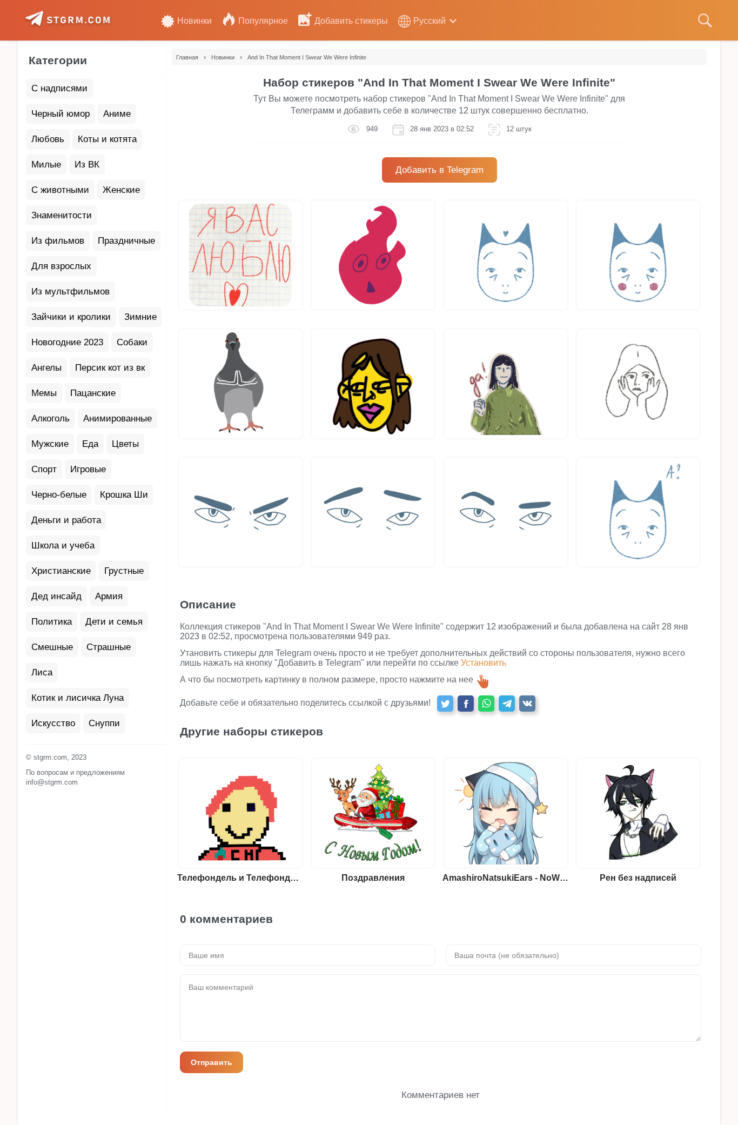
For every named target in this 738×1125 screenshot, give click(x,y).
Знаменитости (61, 215)
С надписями (59, 88)
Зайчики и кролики (71, 317)
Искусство (53, 723)
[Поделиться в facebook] (466, 703)
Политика (51, 622)
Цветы (125, 444)
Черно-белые (58, 495)
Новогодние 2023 (67, 342)
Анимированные (117, 418)
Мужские (50, 444)
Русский (429, 20)
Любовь (47, 139)
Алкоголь (50, 418)
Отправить (211, 1062)
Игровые (88, 469)
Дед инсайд (56, 596)
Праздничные (126, 241)
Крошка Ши (124, 495)
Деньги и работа (66, 520)
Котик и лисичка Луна (77, 698)
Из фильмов (57, 241)
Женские (121, 190)
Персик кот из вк (110, 368)
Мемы (44, 393)
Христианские (61, 571)
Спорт (44, 469)
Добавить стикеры (351, 20)
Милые (46, 164)
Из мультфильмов (70, 291)
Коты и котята (107, 139)
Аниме (117, 114)
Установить (483, 662)
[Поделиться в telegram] (507, 703)
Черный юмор (60, 114)
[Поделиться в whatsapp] (486, 703)
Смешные (52, 647)
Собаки (132, 342)
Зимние (140, 317)
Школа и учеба (63, 545)
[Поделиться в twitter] (445, 703)
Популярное (263, 20)
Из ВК (87, 164)
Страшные (108, 647)
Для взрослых (61, 266)
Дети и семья (114, 622)
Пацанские (93, 393)
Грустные (124, 571)
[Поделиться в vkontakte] (527, 703)
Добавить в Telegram (439, 170)
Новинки (194, 20)
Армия (109, 596)
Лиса (41, 672)
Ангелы (46, 368)
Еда (90, 444)
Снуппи (104, 723)
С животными (60, 190)
